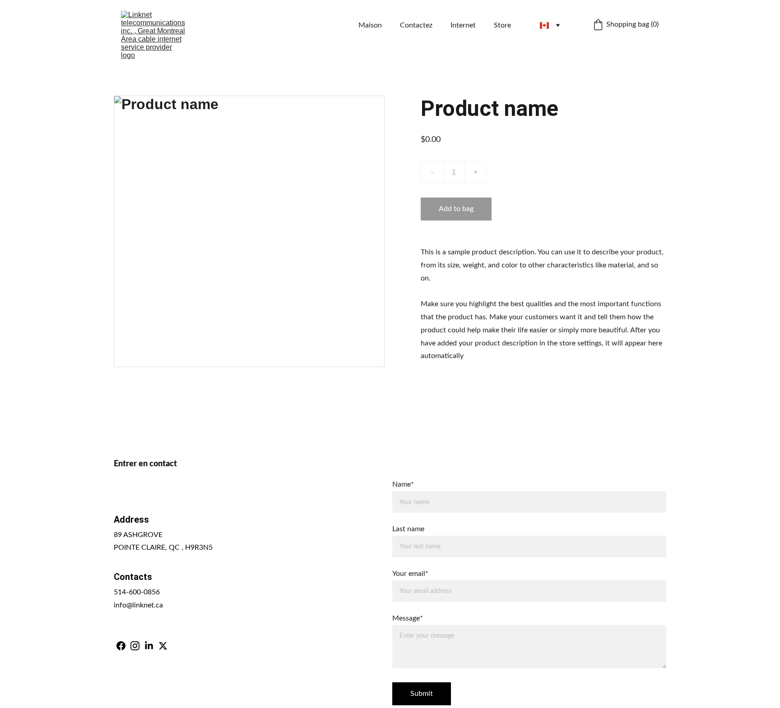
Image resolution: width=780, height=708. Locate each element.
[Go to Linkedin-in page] (148, 645)
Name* (403, 484)
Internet (463, 25)
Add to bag (456, 208)
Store (502, 25)
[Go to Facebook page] (120, 645)
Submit (421, 693)
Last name (408, 529)
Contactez (416, 25)
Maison (370, 25)
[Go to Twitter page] (162, 645)
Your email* (410, 573)
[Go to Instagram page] (134, 645)
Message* (407, 618)
